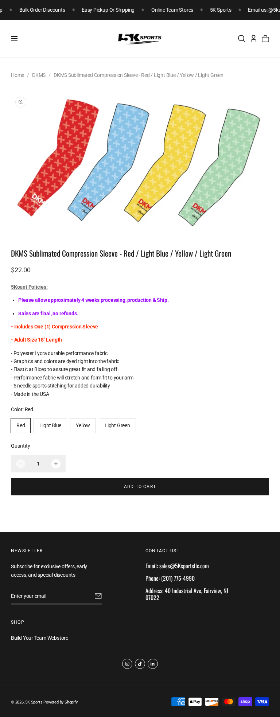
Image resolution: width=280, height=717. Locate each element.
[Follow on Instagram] (127, 664)
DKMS (39, 75)
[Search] (241, 38)
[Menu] (14, 38)
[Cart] (265, 38)
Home (17, 75)
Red (20, 425)
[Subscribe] (98, 596)
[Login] (253, 38)
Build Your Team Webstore (39, 638)
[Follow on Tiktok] (140, 664)
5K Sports (33, 702)
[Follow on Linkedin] (153, 664)
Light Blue (50, 425)
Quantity (20, 446)
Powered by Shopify (60, 702)
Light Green (117, 425)
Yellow (83, 425)
